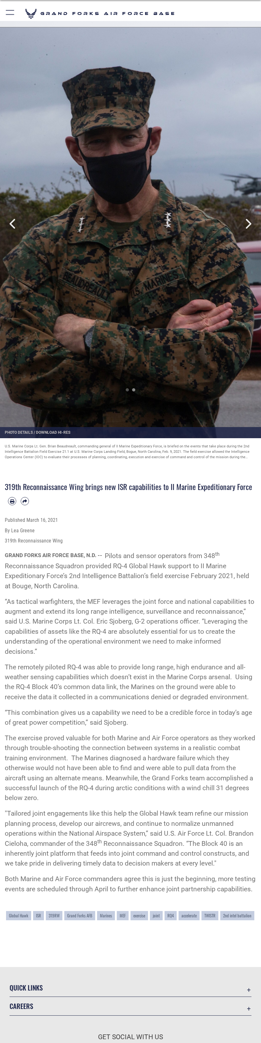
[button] (10, 13)
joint (156, 915)
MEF (123, 915)
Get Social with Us (130, 1037)
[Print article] (12, 501)
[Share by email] (25, 501)
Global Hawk (18, 915)
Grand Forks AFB (79, 915)
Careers (21, 1006)
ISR (38, 915)
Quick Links (26, 987)
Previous (13, 224)
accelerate (189, 915)
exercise (139, 915)
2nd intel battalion (237, 915)
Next (248, 224)
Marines (106, 915)
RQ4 (170, 915)
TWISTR (209, 915)
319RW (54, 915)
